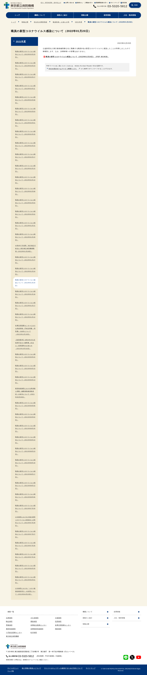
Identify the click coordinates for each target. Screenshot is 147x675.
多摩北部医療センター (63, 625)
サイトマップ (115, 2)
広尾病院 (9, 618)
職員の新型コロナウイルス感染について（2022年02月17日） (25, 157)
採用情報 (107, 15)
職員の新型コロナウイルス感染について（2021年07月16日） (25, 557)
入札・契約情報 (130, 15)
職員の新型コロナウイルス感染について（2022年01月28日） (25, 237)
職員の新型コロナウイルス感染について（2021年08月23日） (25, 451)
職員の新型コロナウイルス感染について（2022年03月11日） (25, 88)
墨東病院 (9, 625)
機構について (39, 15)
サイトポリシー (13, 668)
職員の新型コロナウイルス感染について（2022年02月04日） (25, 203)
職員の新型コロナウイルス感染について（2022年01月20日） (77, 57)
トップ (17, 15)
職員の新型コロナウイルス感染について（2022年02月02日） (25, 214)
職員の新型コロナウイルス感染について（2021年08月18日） (25, 462)
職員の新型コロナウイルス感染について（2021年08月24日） (25, 440)
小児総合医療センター (14, 632)
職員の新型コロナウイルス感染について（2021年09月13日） (25, 380)
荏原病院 (58, 621)
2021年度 (78, 22)
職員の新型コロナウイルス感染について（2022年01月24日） (25, 271)
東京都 (124, 2)
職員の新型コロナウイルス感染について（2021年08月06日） (25, 497)
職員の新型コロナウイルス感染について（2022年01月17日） (25, 305)
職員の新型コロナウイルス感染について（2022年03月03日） (25, 111)
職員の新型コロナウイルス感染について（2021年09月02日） (25, 417)
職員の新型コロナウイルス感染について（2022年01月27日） (25, 260)
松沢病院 (33, 632)
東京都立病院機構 (12, 636)
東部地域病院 (11, 629)
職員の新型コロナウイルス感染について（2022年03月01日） (25, 123)
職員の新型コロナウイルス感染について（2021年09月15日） (25, 368)
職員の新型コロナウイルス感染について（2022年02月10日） (25, 180)
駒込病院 (9, 621)
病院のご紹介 (62, 15)
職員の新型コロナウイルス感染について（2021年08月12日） (25, 485)
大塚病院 (58, 618)
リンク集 (10, 671)
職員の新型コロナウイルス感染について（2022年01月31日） (25, 225)
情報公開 (84, 15)
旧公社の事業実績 (40, 22)
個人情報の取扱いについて (31, 668)
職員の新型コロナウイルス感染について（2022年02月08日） (25, 191)
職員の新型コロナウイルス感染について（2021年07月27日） (25, 534)
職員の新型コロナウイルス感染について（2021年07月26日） (25, 545)
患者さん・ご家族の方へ (85, 2)
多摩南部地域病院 (36, 629)
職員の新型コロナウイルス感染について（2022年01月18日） (25, 294)
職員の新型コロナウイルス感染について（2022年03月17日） (25, 77)
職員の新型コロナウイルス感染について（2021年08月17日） (25, 474)
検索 (136, 5)
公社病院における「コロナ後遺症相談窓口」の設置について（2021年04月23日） (25, 591)
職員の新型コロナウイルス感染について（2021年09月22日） (25, 357)
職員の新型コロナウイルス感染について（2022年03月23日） (25, 65)
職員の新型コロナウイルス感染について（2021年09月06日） (25, 405)
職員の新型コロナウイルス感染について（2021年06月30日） (25, 568)
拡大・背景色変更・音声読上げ (51, 2)
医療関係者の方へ (102, 2)
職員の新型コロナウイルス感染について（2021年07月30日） (25, 508)
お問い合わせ (69, 2)
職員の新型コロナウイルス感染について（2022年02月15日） (25, 168)
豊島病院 (33, 621)
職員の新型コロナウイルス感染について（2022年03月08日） (25, 100)
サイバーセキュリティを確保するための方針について (63, 668)
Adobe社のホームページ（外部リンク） (63, 69)
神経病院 (58, 629)
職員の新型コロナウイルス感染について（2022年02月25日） (25, 134)
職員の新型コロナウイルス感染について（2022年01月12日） (25, 317)
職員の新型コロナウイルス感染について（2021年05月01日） (25, 580)
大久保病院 (34, 618)
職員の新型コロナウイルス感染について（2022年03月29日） (25, 54)
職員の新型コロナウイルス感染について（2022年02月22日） (25, 145)
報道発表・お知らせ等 (61, 22)
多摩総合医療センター (38, 625)
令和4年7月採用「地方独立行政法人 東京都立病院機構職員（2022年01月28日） (25, 248)
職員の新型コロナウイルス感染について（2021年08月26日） (25, 428)
